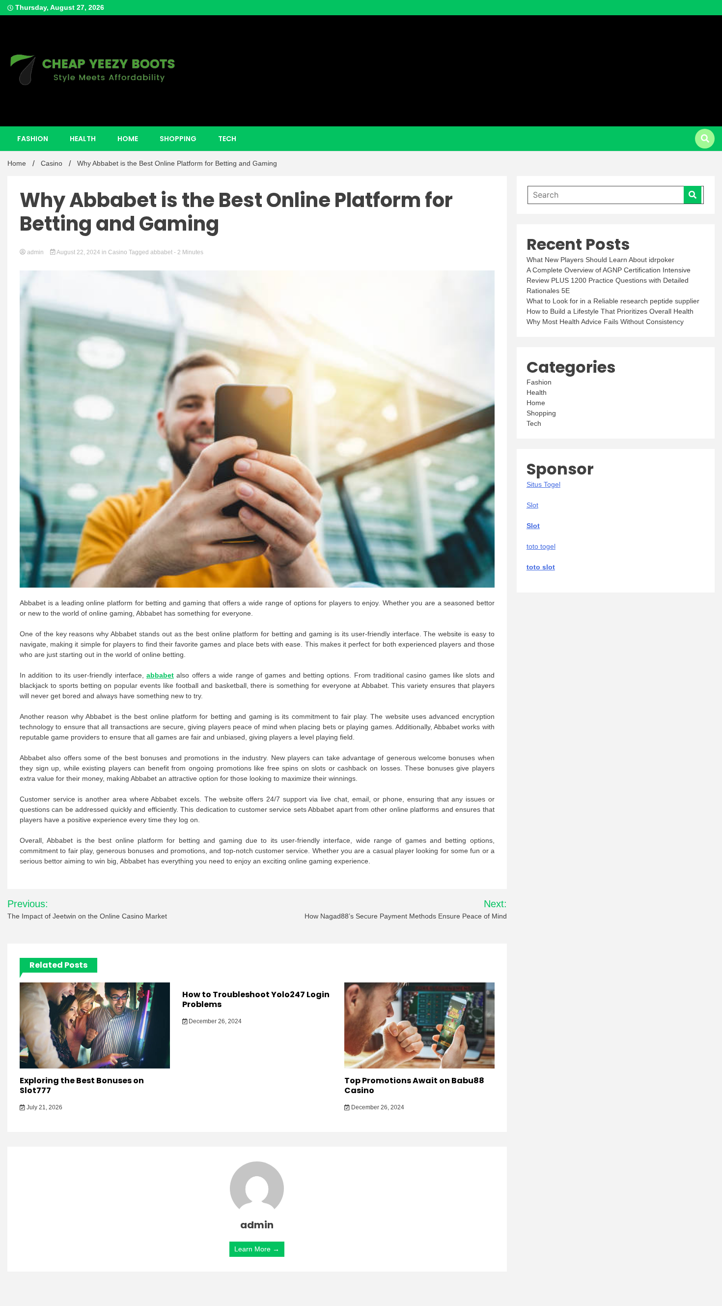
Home (127, 139)
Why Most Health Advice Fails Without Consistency (605, 322)
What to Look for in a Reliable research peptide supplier (613, 301)
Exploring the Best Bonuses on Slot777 (82, 1086)
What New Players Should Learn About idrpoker (600, 260)
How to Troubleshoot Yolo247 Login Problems (256, 999)
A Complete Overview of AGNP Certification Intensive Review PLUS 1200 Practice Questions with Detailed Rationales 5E (609, 280)
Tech (227, 139)
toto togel (541, 546)
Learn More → (256, 1249)
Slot (533, 526)
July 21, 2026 (43, 1107)
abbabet (161, 252)
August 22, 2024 (79, 252)
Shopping (178, 139)
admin (35, 252)
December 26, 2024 (214, 1021)
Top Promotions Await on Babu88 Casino (414, 1086)
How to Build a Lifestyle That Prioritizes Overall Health (610, 311)
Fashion (32, 139)
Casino (117, 252)
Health (83, 139)
